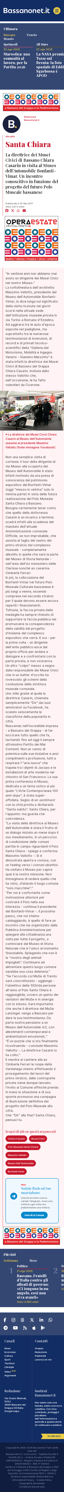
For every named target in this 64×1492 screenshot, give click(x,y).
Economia (9, 1352)
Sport (7, 1359)
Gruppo (39, 1348)
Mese (33, 1260)
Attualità (10, 136)
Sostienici (53, 1436)
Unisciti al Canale (34, 1215)
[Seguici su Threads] (22, 1320)
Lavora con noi (43, 1359)
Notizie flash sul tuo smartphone (36, 1190)
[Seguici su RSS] (25, 1328)
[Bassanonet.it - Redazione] (11, 125)
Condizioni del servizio (32, 1486)
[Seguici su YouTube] (15, 1328)
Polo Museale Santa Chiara (23, 1146)
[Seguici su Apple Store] (34, 1328)
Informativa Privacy (23, 1479)
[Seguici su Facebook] (5, 1320)
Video (10, 1371)
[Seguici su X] (32, 1320)
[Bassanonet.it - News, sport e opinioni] (32, 10)
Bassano (9, 35)
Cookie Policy (44, 1479)
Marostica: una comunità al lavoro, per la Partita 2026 (17, 60)
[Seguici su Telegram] (5, 1328)
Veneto (32, 35)
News (7, 1348)
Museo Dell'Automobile (21, 1163)
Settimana (11, 1260)
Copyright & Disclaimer (32, 1483)
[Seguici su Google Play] (43, 1328)
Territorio (9, 1363)
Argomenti (10, 1375)
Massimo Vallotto (17, 1155)
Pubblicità (40, 1355)
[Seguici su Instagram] (13, 1320)
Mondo (9, 39)
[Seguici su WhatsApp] (50, 1320)
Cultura (8, 1355)
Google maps (11, 1411)
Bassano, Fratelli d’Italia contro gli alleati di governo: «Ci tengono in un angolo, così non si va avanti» (33, 1286)
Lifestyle (9, 1367)
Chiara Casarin (16, 1138)
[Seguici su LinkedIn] (41, 1320)
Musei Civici (38, 1138)
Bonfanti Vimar (16, 1171)
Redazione (41, 1352)
